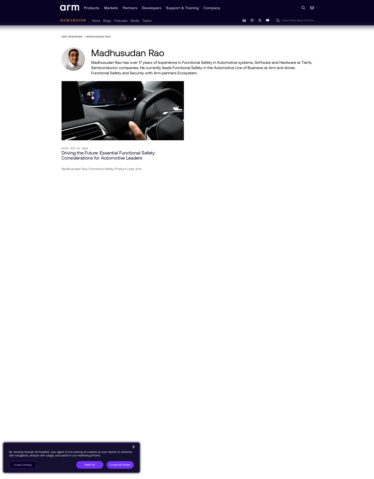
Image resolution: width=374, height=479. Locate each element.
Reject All (90, 464)
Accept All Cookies (120, 464)
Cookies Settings (23, 465)
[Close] (133, 447)
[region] (71, 457)
